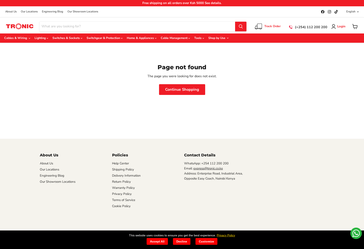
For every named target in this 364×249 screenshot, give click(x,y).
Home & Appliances (141, 38)
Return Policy (121, 182)
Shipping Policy (123, 169)
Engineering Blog (52, 11)
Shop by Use (217, 38)
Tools (198, 38)
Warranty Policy (123, 188)
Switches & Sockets (66, 38)
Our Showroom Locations (82, 11)
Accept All (157, 241)
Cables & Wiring (16, 38)
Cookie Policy (121, 206)
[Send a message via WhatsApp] (356, 233)
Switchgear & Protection (104, 38)
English (350, 11)
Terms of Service (123, 200)
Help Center (120, 163)
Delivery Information (126, 175)
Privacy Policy (122, 194)
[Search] (240, 26)
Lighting (41, 38)
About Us (11, 11)
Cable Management (174, 38)
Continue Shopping (182, 89)
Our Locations (29, 11)
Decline (181, 241)
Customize (206, 241)
